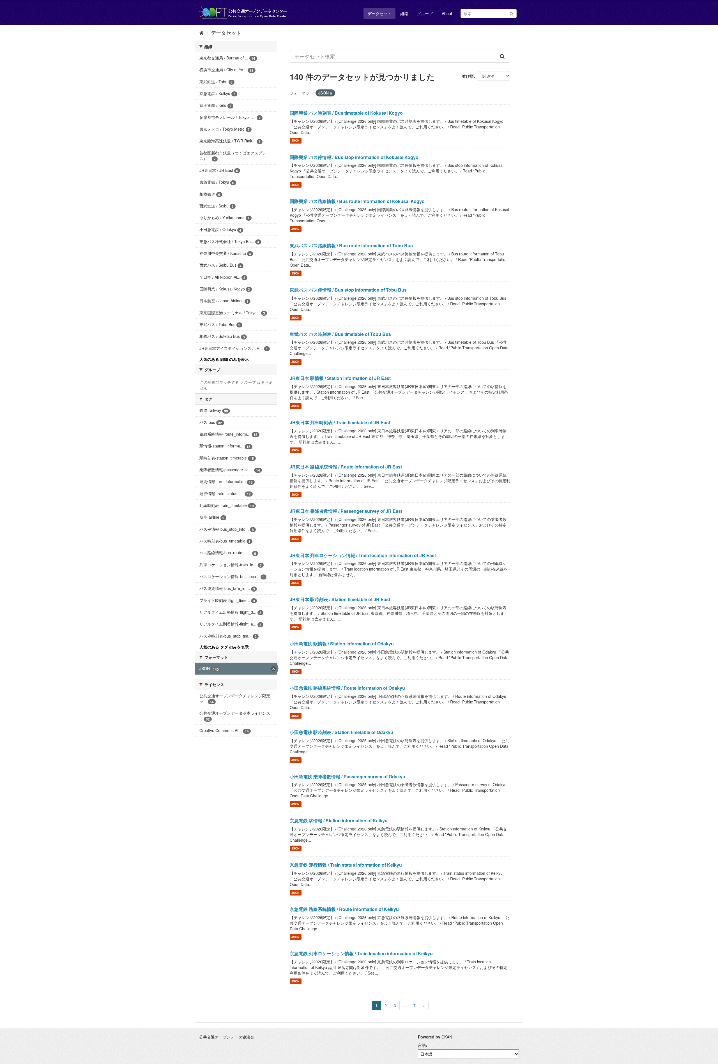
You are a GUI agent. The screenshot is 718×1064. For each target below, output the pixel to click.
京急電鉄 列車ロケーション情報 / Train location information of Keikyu (361, 953)
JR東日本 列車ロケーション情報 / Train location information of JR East (363, 555)
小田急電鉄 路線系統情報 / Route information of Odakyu (347, 688)
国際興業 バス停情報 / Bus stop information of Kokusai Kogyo (354, 157)
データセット (379, 13)
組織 (404, 13)
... (404, 1005)
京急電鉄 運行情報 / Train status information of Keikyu (346, 865)
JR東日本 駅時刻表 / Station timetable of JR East (340, 599)
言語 (422, 1045)
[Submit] (511, 13)
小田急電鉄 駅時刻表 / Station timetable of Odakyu (341, 732)
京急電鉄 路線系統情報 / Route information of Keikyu (344, 909)
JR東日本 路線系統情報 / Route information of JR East (346, 466)
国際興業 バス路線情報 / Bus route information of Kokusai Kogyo (357, 201)
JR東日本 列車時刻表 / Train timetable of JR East (340, 422)
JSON (295, 141)
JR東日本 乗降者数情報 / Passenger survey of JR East (346, 511)
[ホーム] (201, 32)
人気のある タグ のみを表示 (224, 647)
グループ (425, 13)
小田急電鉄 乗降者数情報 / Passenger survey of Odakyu (347, 776)
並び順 (468, 76)
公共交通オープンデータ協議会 (226, 1037)
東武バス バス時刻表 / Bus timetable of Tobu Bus (340, 334)
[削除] (331, 93)
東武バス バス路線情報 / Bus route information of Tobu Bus (351, 245)
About (447, 13)
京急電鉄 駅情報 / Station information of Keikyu (339, 820)
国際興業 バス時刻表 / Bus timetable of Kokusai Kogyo (346, 113)
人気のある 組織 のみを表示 (224, 359)
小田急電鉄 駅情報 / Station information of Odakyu (342, 643)
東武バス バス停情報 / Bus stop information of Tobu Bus (348, 290)
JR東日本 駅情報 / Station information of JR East (340, 378)
